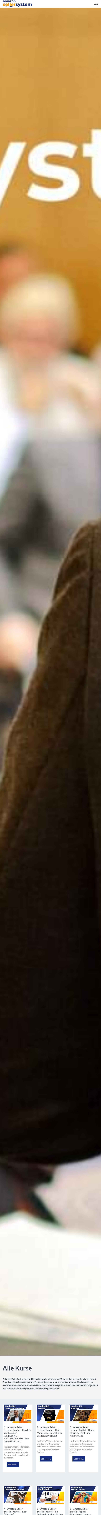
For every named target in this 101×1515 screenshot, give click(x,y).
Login (96, 4)
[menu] (95, 4)
